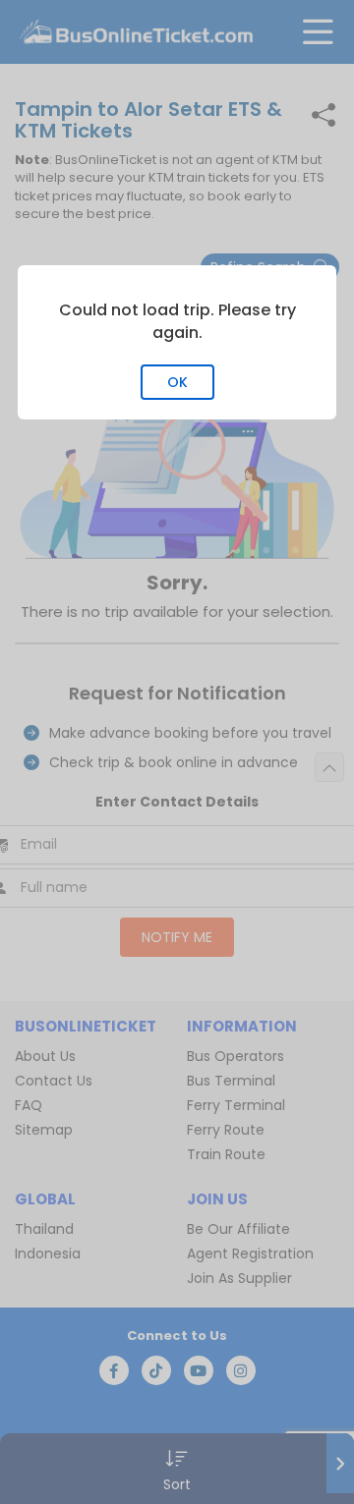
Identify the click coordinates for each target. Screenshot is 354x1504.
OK (177, 382)
